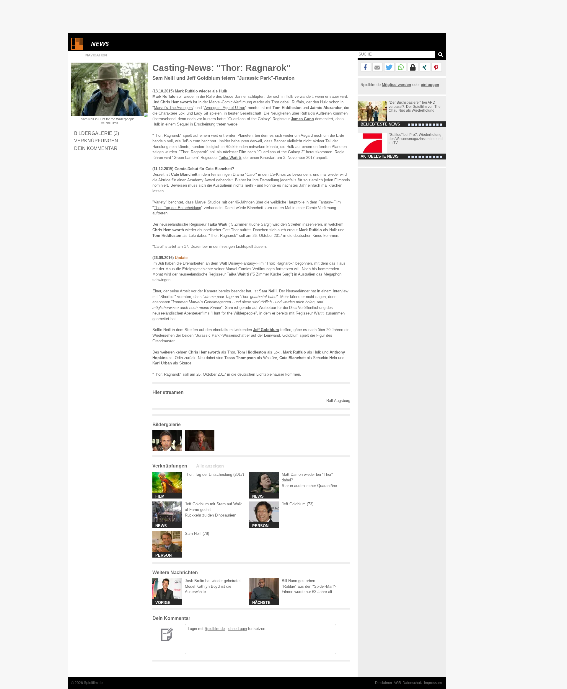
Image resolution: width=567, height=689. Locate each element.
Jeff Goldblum (266, 330)
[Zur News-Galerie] (168, 449)
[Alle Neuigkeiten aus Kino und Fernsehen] (121, 44)
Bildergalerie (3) (96, 133)
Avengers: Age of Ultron (224, 107)
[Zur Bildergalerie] (146, 115)
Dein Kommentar (96, 148)
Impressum (433, 683)
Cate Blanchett (184, 174)
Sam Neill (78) (197, 533)
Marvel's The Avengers (173, 107)
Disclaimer (383, 683)
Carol (251, 174)
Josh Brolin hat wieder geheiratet (213, 581)
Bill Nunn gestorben (298, 581)
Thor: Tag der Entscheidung (177, 208)
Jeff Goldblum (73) (297, 504)
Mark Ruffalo (163, 96)
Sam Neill (268, 291)
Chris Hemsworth (176, 102)
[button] (366, 67)
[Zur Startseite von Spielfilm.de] (77, 48)
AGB (397, 683)
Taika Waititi (230, 157)
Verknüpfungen (96, 140)
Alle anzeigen (210, 466)
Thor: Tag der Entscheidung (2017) (214, 474)
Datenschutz (413, 683)
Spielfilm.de (215, 628)
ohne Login (237, 628)
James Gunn (302, 119)
